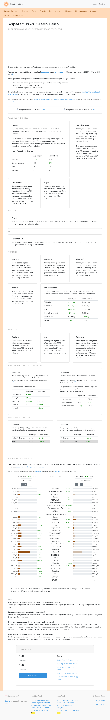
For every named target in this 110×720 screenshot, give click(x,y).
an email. (11, 102)
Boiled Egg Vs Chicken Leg (67, 660)
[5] (75, 381)
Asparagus (39, 110)
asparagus (45, 72)
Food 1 (21, 656)
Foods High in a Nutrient (40, 703)
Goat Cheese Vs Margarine (67, 673)
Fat (50, 11)
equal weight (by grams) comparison (30, 467)
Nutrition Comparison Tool (41, 705)
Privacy (103, 700)
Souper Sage (16, 4)
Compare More (19, 15)
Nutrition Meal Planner (65, 703)
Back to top (100, 704)
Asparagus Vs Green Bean (67, 664)
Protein (43, 11)
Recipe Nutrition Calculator (67, 700)
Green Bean (87, 110)
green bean (59, 72)
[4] (74, 381)
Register (102, 4)
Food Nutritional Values (40, 700)
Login (95, 4)
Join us (7, 701)
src (44, 109)
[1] (12, 74)
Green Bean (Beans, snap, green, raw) (64, 99)
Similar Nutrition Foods (40, 708)
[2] (12, 381)
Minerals (68, 11)
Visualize (6, 15)
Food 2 (21, 665)
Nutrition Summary (11, 11)
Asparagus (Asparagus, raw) (42, 99)
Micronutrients (81, 11)
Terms (98, 700)
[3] (13, 381)
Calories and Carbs (29, 11)
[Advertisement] (55, 50)
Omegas (93, 11)
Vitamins (58, 11)
